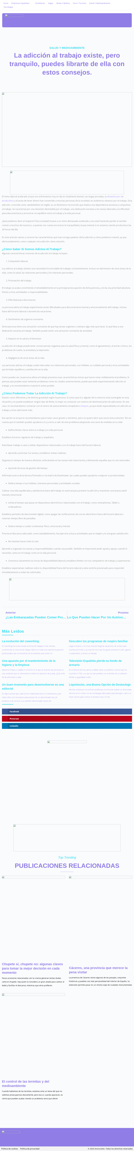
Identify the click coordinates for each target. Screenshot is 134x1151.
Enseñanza (40, 3)
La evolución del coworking (20, 641)
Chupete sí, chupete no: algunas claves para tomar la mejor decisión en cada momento (32, 968)
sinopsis (84, 405)
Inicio (6, 3)
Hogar (50, 3)
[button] (127, 20)
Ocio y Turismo (79, 3)
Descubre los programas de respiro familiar (98, 641)
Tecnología (8, 7)
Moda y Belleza (63, 3)
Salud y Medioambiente (99, 3)
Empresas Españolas (20, 3)
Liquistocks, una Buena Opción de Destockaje (100, 684)
